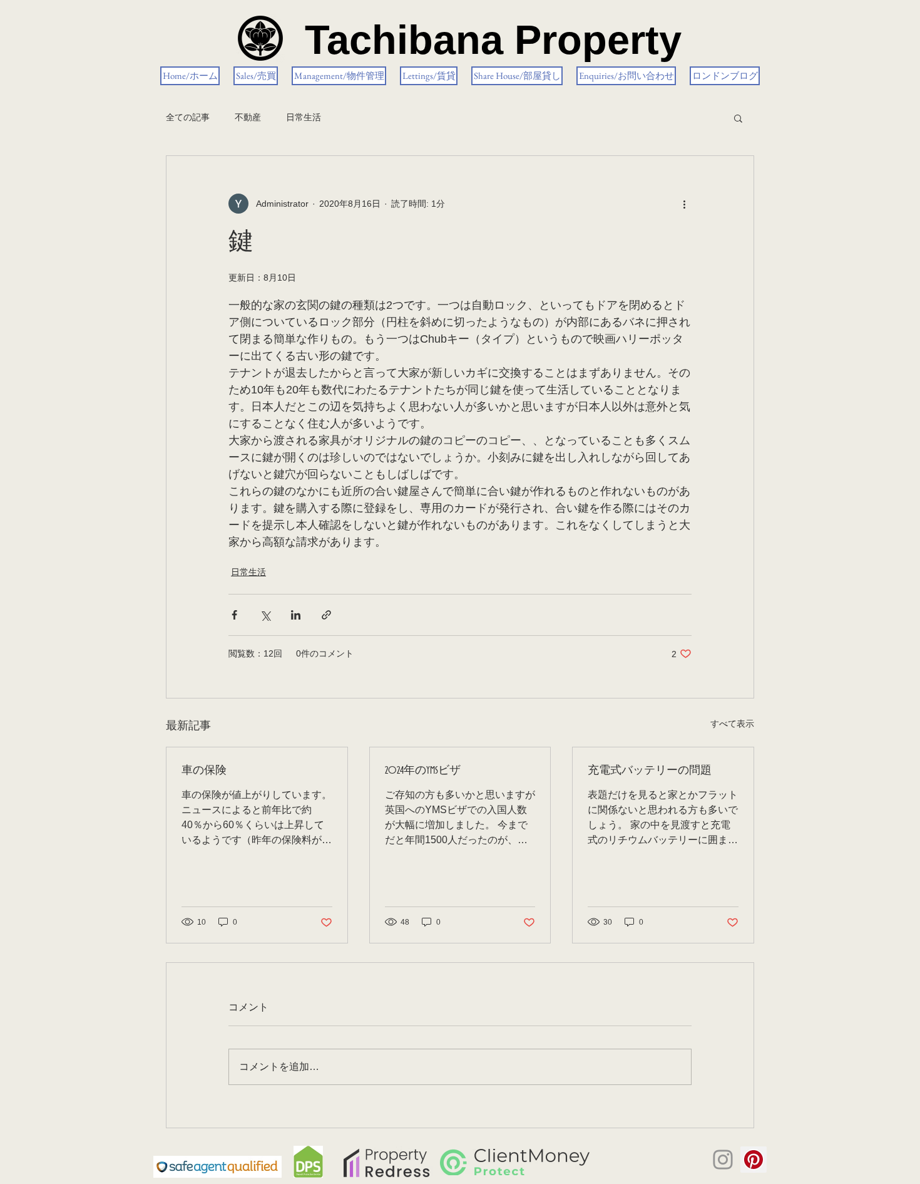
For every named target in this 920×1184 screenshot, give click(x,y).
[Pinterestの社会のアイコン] (753, 1159)
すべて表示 (732, 724)
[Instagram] (723, 1159)
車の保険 (204, 770)
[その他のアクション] (684, 203)
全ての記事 (188, 117)
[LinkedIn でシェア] (296, 615)
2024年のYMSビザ (423, 770)
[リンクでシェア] (326, 615)
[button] (738, 118)
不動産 (248, 117)
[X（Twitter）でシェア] (265, 615)
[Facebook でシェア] (234, 615)
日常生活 (303, 117)
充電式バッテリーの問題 (650, 770)
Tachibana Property (493, 40)
